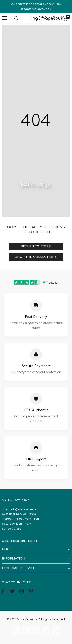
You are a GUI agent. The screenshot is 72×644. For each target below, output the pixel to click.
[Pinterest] (31, 591)
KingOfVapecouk (36, 18)
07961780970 (22, 500)
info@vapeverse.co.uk (26, 509)
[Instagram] (21, 591)
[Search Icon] (20, 18)
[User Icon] (54, 18)
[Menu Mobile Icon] (4, 18)
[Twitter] (12, 591)
